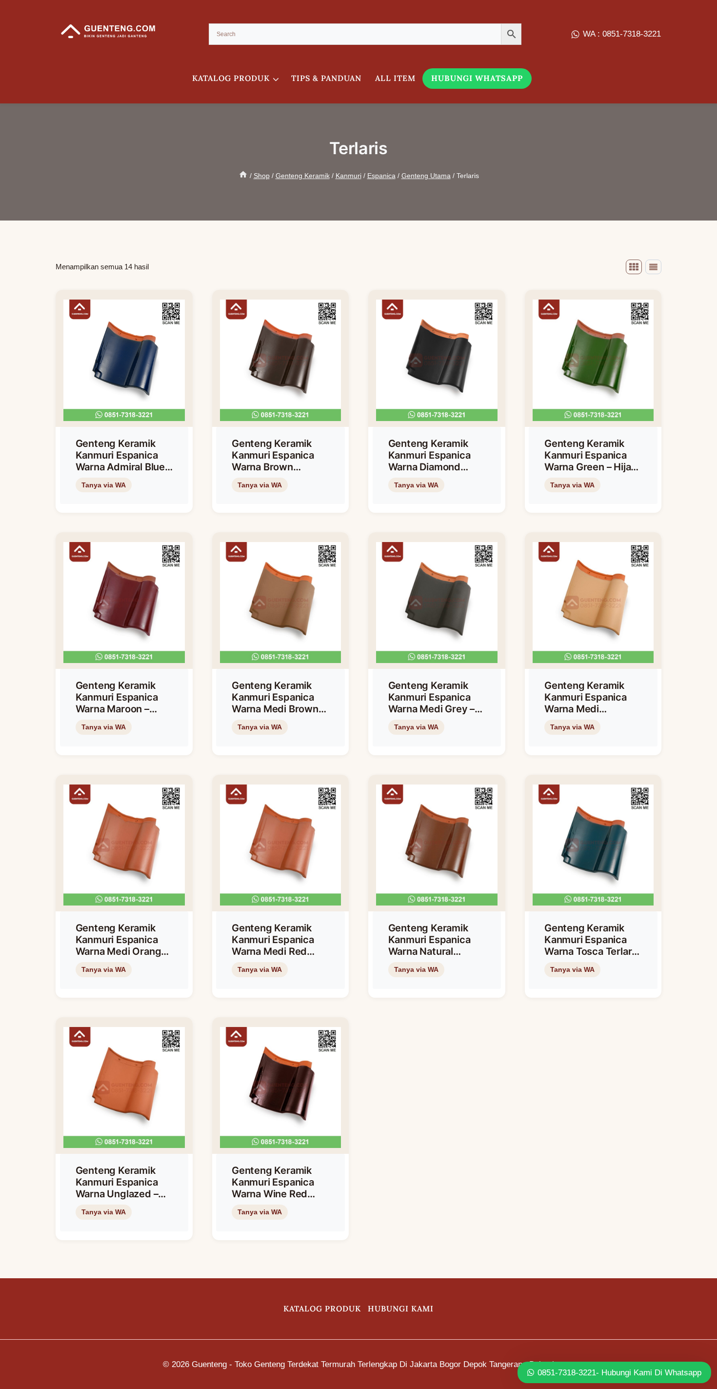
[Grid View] (634, 267)
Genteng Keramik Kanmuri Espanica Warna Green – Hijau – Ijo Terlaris (590, 461)
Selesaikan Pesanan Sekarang (122, 500)
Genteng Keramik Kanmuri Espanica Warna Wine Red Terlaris (273, 1188)
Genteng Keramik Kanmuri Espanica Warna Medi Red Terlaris (273, 945)
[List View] (653, 267)
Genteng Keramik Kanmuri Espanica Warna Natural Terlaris (429, 945)
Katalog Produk (322, 1308)
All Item (395, 78)
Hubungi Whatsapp (477, 78)
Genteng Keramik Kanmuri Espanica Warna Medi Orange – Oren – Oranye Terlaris (121, 951)
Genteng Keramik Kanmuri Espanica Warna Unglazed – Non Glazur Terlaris (119, 1188)
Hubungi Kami (401, 1308)
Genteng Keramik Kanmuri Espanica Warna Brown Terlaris (273, 461)
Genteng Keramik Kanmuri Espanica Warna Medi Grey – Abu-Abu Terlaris (431, 703)
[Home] (243, 176)
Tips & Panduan (326, 78)
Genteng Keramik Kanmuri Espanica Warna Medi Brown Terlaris (275, 703)
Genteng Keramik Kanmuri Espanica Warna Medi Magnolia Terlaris (585, 703)
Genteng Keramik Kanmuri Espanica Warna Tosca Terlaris (591, 939)
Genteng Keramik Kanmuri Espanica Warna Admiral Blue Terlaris (120, 461)
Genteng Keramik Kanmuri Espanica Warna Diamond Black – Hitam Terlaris (429, 467)
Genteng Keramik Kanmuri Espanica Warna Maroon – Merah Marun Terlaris (124, 703)
